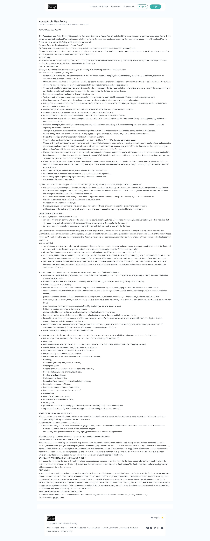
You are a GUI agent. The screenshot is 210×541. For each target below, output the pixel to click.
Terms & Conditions (110, 528)
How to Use (115, 6)
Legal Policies (63, 24)
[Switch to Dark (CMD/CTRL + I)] (162, 517)
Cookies (63, 528)
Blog (48, 528)
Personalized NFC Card (99, 6)
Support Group (93, 528)
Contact (55, 528)
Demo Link (130, 6)
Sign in (143, 7)
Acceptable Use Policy (129, 528)
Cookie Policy (66, 531)
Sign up (156, 7)
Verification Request (77, 528)
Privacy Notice (53, 531)
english (156, 518)
